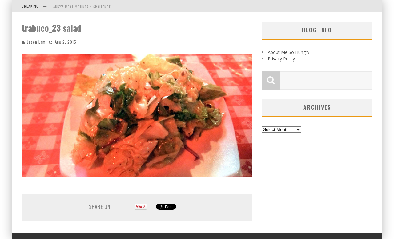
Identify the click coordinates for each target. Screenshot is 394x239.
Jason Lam (36, 42)
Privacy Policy (281, 59)
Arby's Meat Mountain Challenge (82, 6)
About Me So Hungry (288, 52)
